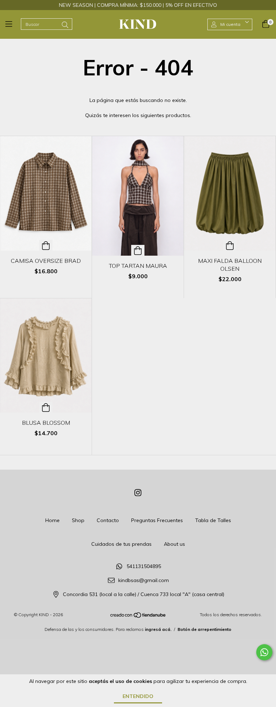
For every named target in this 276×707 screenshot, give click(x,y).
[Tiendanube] (138, 616)
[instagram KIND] (138, 492)
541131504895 (143, 566)
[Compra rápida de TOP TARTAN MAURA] (137, 250)
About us (174, 544)
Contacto (108, 520)
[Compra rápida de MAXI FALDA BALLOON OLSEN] (229, 245)
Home (52, 520)
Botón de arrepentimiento (204, 629)
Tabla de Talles (213, 520)
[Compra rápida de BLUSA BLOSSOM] (45, 407)
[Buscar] (65, 24)
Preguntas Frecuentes (157, 520)
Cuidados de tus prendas (121, 544)
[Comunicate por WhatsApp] (264, 652)
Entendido (138, 696)
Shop (78, 520)
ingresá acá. (158, 629)
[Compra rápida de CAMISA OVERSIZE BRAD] (45, 245)
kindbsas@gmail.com (143, 580)
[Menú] (13, 24)
